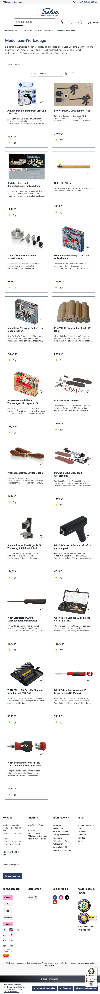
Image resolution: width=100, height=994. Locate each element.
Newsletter (82, 835)
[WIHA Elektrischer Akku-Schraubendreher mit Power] (26, 601)
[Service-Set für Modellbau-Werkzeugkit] (73, 457)
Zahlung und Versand (61, 835)
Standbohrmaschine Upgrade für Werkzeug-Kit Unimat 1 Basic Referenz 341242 (24, 547)
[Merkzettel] (70, 22)
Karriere (81, 841)
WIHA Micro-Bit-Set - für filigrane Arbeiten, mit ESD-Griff (25, 691)
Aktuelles (81, 838)
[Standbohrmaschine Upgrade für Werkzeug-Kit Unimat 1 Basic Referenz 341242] (26, 529)
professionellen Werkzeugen (18, 53)
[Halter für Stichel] (73, 167)
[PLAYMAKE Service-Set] (73, 384)
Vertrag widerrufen (12, 876)
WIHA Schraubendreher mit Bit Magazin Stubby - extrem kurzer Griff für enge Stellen (24, 764)
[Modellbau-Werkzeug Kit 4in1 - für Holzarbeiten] (73, 239)
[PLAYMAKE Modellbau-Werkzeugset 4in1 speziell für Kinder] (26, 384)
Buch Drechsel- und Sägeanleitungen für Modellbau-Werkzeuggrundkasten (24, 184)
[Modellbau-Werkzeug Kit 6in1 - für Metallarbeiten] (26, 312)
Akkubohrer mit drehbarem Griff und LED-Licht (26, 112)
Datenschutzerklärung (62, 847)
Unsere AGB (57, 825)
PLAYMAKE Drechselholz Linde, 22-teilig (73, 329)
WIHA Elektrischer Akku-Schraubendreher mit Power (22, 619)
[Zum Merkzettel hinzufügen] (41, 102)
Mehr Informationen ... (11, 992)
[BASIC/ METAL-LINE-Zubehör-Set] (73, 94)
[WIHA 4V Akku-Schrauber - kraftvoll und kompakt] (73, 529)
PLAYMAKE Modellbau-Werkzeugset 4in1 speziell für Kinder (23, 402)
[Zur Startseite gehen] (50, 12)
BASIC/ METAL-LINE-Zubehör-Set (72, 110)
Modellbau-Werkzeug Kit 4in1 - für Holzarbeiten (72, 257)
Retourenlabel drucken (62, 850)
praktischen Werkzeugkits (55, 53)
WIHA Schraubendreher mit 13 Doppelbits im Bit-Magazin (70, 691)
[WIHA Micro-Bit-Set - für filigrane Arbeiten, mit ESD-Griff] (26, 674)
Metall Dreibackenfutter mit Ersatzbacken (22, 257)
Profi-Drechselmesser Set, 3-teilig (25, 473)
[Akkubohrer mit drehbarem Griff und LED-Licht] (26, 94)
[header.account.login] (79, 22)
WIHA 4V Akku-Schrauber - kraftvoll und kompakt (73, 547)
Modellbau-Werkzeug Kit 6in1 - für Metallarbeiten (25, 329)
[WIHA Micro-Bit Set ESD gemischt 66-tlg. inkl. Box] (73, 601)
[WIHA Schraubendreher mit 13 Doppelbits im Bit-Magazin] (73, 674)
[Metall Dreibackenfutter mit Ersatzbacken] (26, 239)
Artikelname (12, 65)
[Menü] (6, 21)
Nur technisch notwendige (44, 988)
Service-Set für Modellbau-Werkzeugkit (68, 474)
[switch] (91, 984)
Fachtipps (82, 831)
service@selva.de (15, 2)
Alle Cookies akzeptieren (86, 988)
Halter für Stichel (63, 183)
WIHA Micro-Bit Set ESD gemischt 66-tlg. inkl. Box (72, 619)
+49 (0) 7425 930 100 (88, 2)
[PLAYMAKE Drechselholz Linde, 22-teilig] (73, 312)
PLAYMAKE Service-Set (66, 400)
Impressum (57, 838)
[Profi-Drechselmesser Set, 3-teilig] (26, 457)
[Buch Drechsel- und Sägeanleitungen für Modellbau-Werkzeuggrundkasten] (26, 167)
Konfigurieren (65, 988)
